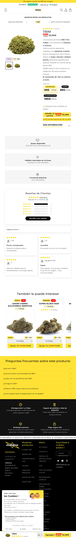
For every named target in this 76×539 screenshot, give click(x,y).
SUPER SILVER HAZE (49, 304)
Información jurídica (44, 478)
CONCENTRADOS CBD (28, 460)
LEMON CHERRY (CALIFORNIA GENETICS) (20, 305)
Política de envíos (44, 506)
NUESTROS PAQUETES (26, 471)
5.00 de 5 (43, 197)
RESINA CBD (26, 454)
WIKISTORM (26, 482)
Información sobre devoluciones (45, 486)
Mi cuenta (43, 447)
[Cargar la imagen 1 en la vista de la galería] (9, 65)
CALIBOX (25, 466)
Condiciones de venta (44, 513)
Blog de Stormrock (44, 527)
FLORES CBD (27, 450)
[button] (6, 10)
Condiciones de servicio (44, 520)
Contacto (43, 452)
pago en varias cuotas (45, 471)
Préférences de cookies (63, 466)
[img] (11, 237)
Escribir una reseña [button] (38, 218)
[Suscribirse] (69, 453)
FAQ (40, 466)
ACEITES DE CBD (28, 477)
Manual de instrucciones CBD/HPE (45, 458)
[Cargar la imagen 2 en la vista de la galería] (17, 65)
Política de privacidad (44, 495)
